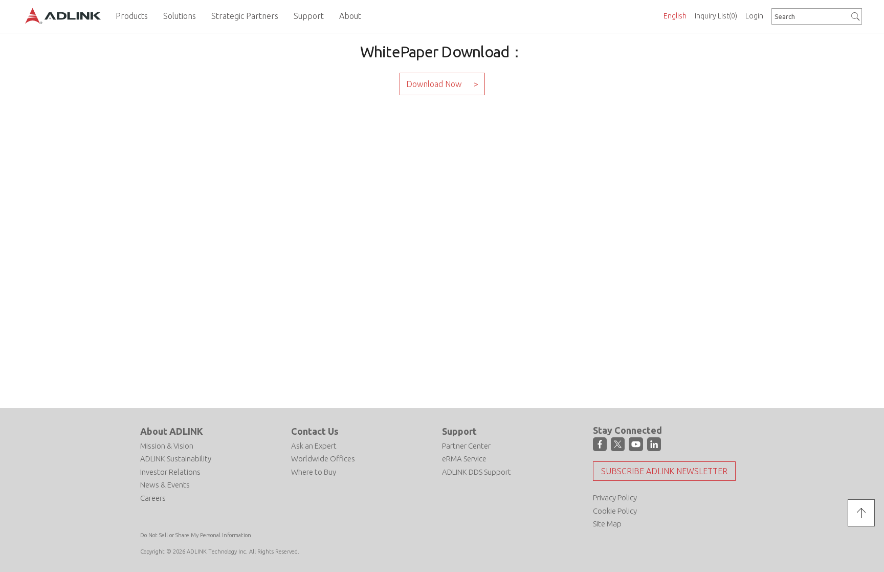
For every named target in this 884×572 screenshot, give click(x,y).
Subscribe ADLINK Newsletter (664, 471)
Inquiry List (716, 16)
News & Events (165, 484)
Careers (153, 498)
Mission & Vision (166, 445)
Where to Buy (313, 472)
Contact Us (315, 431)
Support (459, 431)
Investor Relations (170, 472)
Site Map (607, 523)
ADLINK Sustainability (175, 458)
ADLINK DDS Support (476, 472)
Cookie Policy (615, 510)
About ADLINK (171, 431)
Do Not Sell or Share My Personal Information (195, 535)
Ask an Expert (314, 445)
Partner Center (466, 445)
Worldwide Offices (323, 458)
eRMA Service (464, 458)
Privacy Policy (615, 497)
